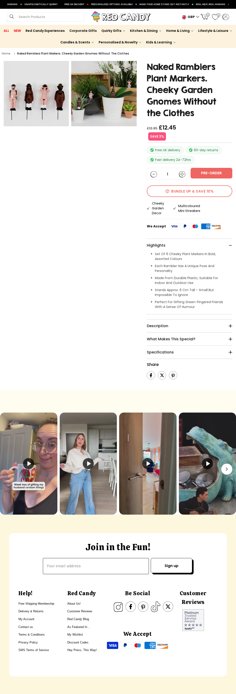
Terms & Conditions (31, 634)
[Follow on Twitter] (168, 606)
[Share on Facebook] (151, 375)
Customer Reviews (79, 611)
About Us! (74, 603)
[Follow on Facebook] (130, 606)
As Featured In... (78, 627)
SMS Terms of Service (33, 650)
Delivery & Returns (31, 611)
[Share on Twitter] (162, 375)
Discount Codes (77, 642)
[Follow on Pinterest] (143, 606)
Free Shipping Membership (36, 603)
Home (6, 53)
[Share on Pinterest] (173, 375)
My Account (26, 619)
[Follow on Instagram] (118, 606)
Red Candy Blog (78, 619)
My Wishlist (75, 634)
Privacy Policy (28, 642)
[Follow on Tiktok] (155, 606)
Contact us (25, 627)
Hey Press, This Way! (82, 650)
